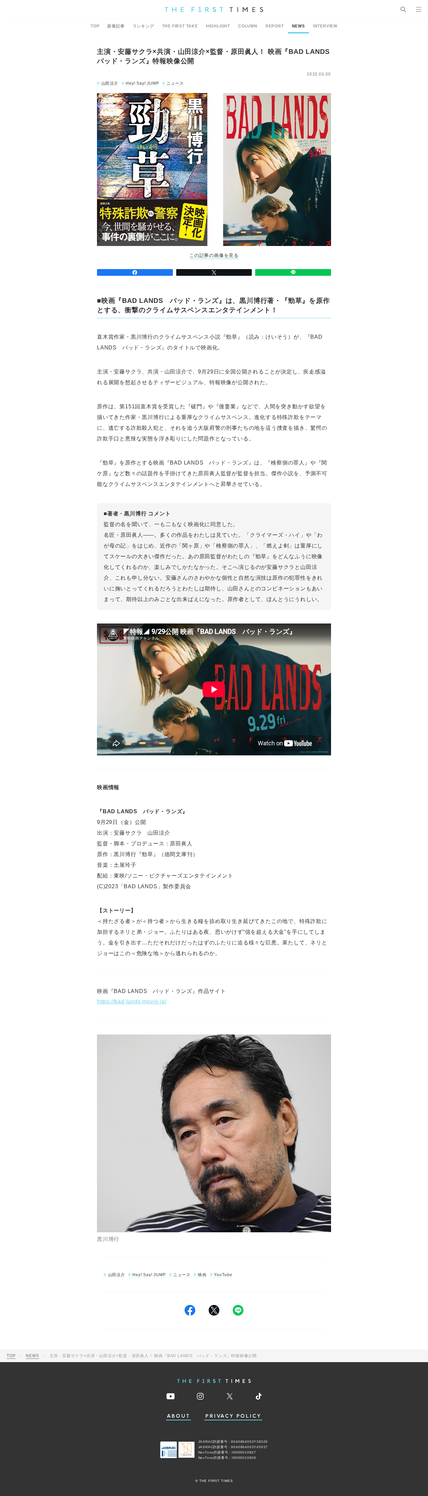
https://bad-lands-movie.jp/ (132, 1001)
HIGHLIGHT (218, 26)
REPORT (274, 26)
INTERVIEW (325, 26)
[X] (214, 272)
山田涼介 (109, 83)
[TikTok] (258, 1396)
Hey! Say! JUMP (142, 83)
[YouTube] (171, 1396)
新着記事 (115, 26)
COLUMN (247, 26)
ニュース (175, 83)
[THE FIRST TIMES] (214, 9)
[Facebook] (135, 272)
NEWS (298, 26)
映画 (202, 1274)
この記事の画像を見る (214, 255)
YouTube (223, 1274)
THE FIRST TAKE (180, 26)
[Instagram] (200, 1396)
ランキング (143, 26)
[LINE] (293, 272)
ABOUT (178, 1416)
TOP (95, 26)
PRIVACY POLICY (233, 1416)
